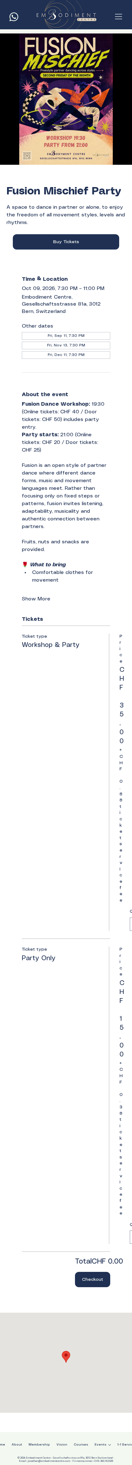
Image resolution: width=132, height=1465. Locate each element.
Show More (36, 599)
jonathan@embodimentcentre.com (49, 1460)
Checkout (92, 1279)
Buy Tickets (66, 242)
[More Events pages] (109, 1445)
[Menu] (119, 16)
